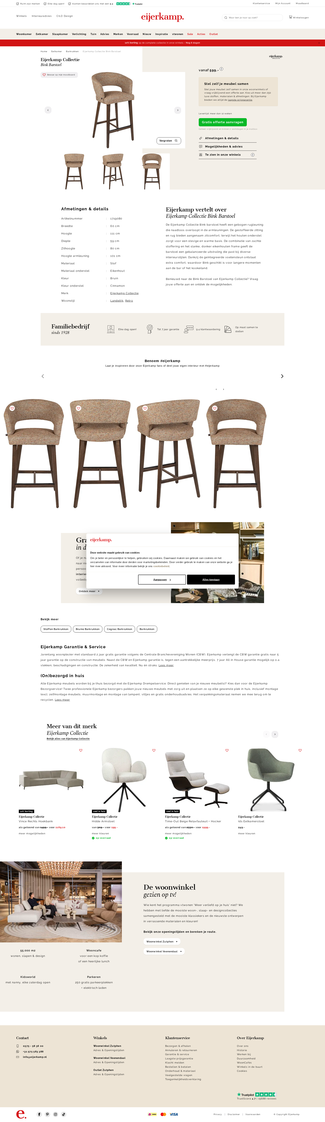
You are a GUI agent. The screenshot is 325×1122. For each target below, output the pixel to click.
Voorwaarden (252, 1114)
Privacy (218, 1114)
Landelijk (116, 300)
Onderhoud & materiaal (180, 1071)
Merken (118, 34)
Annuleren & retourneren (181, 1050)
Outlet (213, 34)
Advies (104, 34)
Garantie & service (177, 1054)
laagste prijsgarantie (240, 100)
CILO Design (65, 16)
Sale (190, 34)
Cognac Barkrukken (119, 629)
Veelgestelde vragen (178, 1075)
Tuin (93, 34)
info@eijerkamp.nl (35, 1057)
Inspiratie (161, 34)
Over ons (242, 1046)
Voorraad (133, 34)
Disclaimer (234, 1114)
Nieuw (147, 34)
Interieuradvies (42, 16)
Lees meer (166, 665)
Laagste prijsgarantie (179, 1058)
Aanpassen (160, 579)
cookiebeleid (161, 566)
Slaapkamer (60, 34)
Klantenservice (261, 3)
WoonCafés (244, 1062)
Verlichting (79, 34)
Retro (129, 300)
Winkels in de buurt (250, 1066)
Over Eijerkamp (250, 1038)
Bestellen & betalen (178, 1066)
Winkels (21, 16)
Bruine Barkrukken (88, 629)
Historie (242, 1050)
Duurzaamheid (246, 1058)
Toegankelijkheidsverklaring (183, 1079)
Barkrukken (72, 51)
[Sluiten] (319, 43)
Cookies (242, 1071)
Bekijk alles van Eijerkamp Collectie (68, 738)
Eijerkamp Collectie (124, 293)
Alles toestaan (210, 579)
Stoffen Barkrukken (56, 629)
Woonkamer (24, 34)
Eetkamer (42, 34)
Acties (201, 34)
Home (44, 51)
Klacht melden (174, 1062)
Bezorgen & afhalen (178, 1046)
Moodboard (302, 3)
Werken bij (244, 1054)
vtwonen (177, 34)
